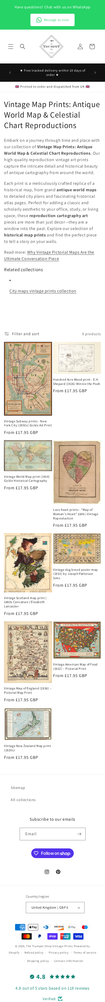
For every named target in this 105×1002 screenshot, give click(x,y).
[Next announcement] (95, 73)
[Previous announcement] (10, 73)
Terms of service (85, 952)
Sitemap (18, 787)
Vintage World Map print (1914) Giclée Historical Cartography (27, 479)
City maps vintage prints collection (42, 291)
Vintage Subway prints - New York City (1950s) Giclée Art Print (28, 423)
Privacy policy (59, 952)
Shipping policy (38, 961)
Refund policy (34, 952)
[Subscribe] (79, 834)
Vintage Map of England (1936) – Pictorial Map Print (28, 690)
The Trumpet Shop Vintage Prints (49, 946)
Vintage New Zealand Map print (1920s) (27, 748)
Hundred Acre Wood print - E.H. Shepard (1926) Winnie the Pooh (76, 381)
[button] (11, 46)
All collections (23, 799)
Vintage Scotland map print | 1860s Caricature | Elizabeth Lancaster (25, 602)
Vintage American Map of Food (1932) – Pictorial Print (75, 666)
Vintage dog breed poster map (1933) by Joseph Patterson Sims (75, 574)
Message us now (56, 19)
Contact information (68, 961)
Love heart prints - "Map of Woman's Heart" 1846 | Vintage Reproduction (75, 514)
